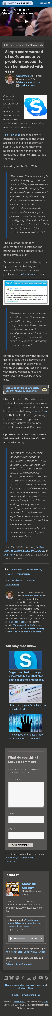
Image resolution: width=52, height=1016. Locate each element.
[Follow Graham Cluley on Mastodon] (17, 977)
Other (42, 951)
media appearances (15, 621)
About (31, 988)
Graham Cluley (24, 75)
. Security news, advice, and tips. (22, 389)
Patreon (10, 964)
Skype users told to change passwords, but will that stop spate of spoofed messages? (26, 676)
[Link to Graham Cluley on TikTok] (35, 977)
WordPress (19, 1001)
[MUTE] (36, 938)
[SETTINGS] (41, 938)
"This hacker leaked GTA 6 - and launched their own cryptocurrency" (25, 923)
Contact (22, 988)
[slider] (19, 938)
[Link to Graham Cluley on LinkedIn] (6, 977)
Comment (14, 779)
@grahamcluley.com (29, 82)
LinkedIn (31, 628)
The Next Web (12, 134)
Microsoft (17, 569)
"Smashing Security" (23, 625)
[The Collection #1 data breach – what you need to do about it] (30, 722)
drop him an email (32, 631)
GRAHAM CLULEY (15, 10)
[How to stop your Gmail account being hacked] (30, 693)
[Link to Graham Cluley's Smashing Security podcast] (23, 977)
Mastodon (9, 554)
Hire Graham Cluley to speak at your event (25, 985)
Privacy (9, 573)
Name (12, 813)
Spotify (28, 951)
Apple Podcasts (14, 951)
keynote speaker (33, 595)
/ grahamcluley (27, 85)
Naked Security (34, 569)
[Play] (11, 938)
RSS (35, 951)
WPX (46, 1001)
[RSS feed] (46, 977)
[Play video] (26, 21)
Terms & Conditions (30, 995)
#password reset (14, 580)
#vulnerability (12, 584)
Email (11, 828)
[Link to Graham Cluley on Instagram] (29, 977)
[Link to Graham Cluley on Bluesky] (11, 977)
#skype (31, 580)
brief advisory (26, 274)
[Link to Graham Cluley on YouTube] (41, 977)
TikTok (22, 628)
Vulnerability (23, 573)
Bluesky (39, 550)
